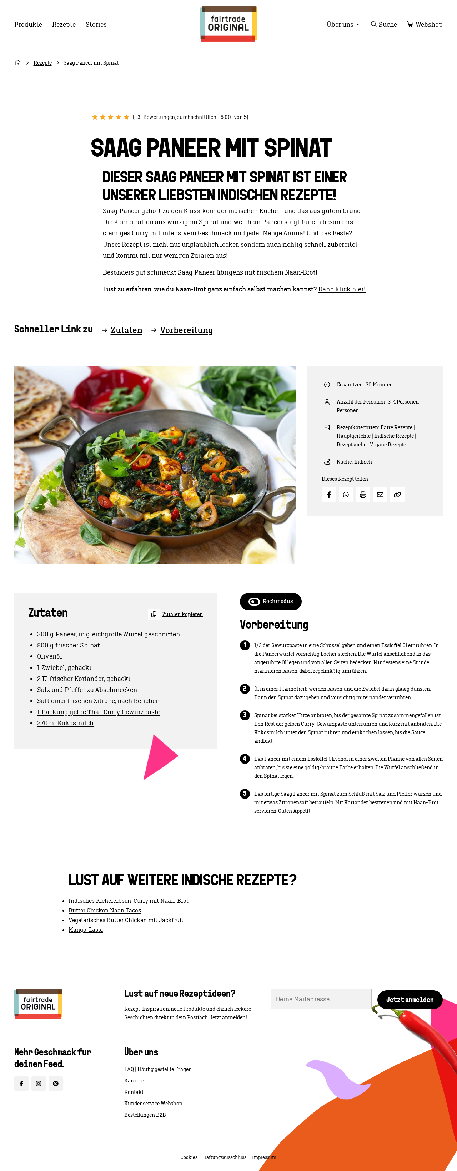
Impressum (264, 1157)
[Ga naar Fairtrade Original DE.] (17, 63)
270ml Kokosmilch (65, 723)
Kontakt (134, 1092)
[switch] (271, 601)
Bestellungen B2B (145, 1115)
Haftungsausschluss (224, 1157)
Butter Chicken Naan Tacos (105, 910)
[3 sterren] (110, 117)
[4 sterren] (118, 117)
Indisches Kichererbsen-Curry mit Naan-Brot (129, 900)
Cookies (189, 1157)
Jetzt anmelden (410, 1000)
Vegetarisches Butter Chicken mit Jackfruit (126, 920)
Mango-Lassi (86, 929)
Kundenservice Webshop (153, 1103)
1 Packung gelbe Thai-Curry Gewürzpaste (98, 712)
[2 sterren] (102, 117)
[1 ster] (95, 117)
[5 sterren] (126, 117)
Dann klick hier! (342, 289)
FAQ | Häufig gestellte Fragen (158, 1069)
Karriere (134, 1080)
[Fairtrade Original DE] (38, 1004)
